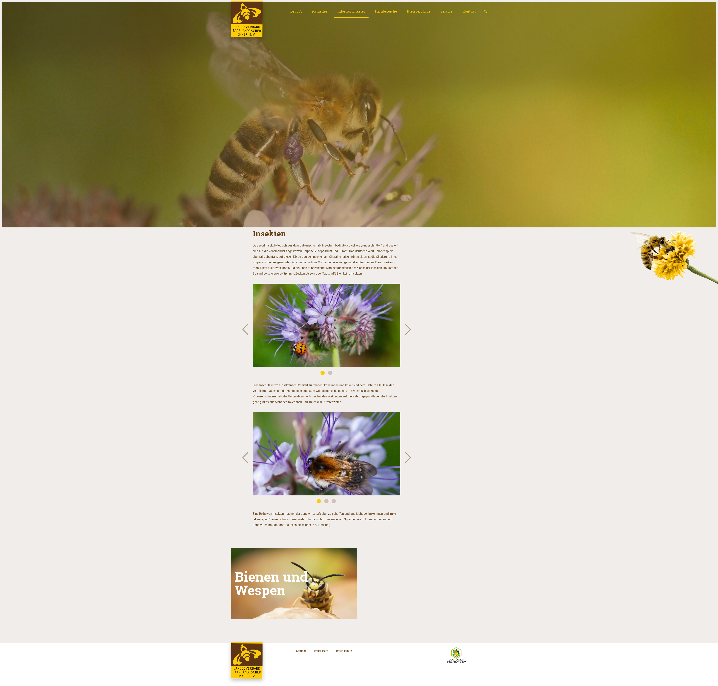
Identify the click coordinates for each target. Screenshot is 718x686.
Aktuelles (319, 11)
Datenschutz (344, 651)
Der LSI (296, 11)
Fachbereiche (386, 11)
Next (407, 329)
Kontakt (469, 11)
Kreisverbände (418, 11)
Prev (245, 329)
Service (446, 11)
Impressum (321, 651)
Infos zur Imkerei (351, 11)
